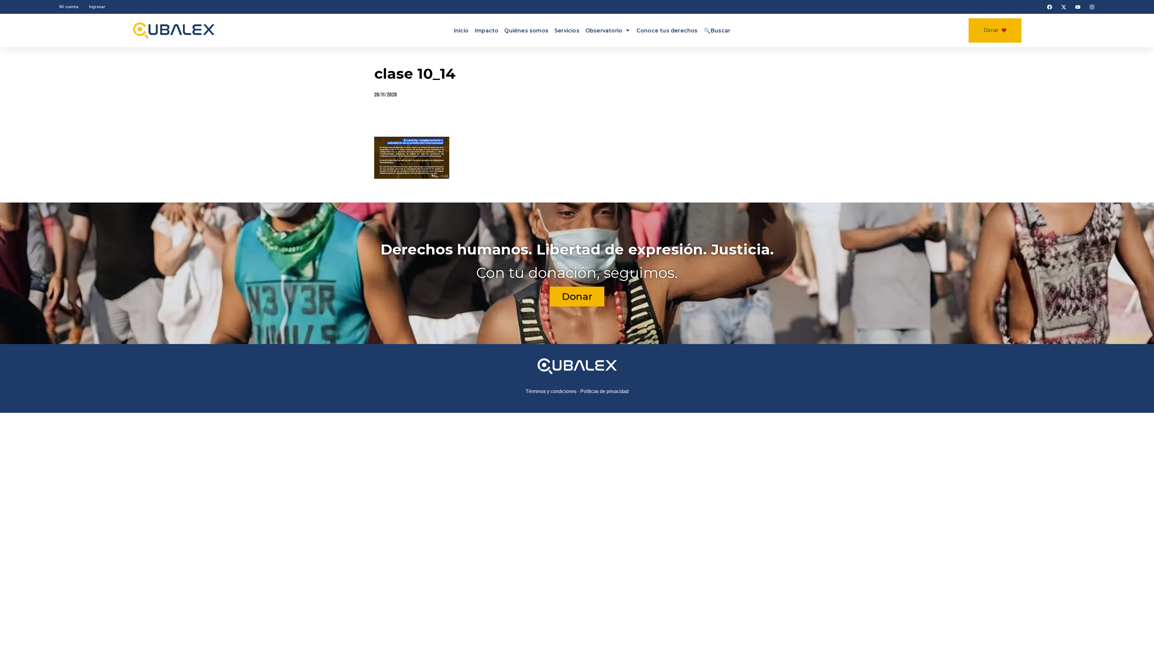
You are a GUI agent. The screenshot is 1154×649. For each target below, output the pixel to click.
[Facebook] (1049, 7)
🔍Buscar (717, 30)
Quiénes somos (526, 30)
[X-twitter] (1063, 7)
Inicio (461, 30)
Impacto (486, 30)
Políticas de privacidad (604, 410)
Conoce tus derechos (667, 30)
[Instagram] (1092, 7)
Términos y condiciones (551, 410)
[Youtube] (1078, 7)
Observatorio (603, 30)
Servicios (566, 30)
